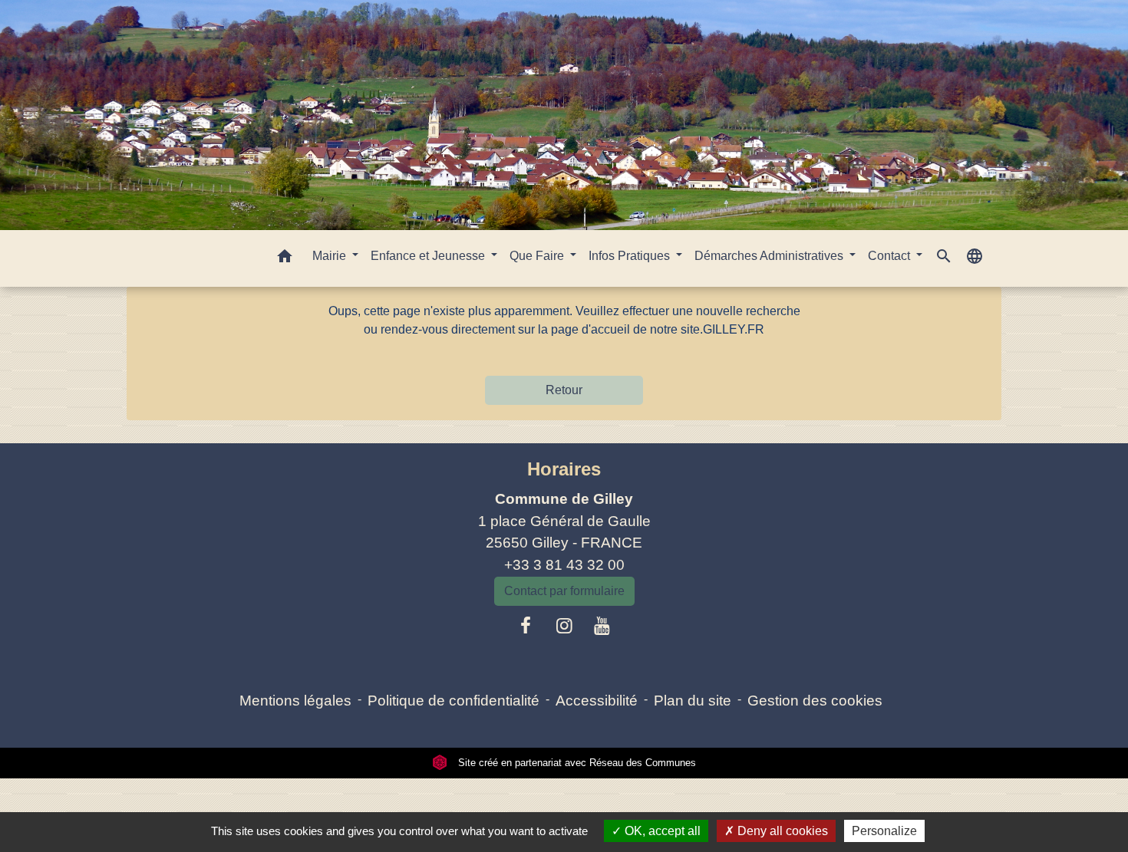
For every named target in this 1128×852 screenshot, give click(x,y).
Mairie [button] (330, 255)
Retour (564, 389)
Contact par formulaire (564, 590)
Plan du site (692, 700)
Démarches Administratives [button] (770, 255)
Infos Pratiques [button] (631, 255)
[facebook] (526, 626)
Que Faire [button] (538, 255)
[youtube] (602, 626)
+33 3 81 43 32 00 (564, 565)
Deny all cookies (781, 830)
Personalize (884, 830)
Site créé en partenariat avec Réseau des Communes (575, 762)
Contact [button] (890, 255)
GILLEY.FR (733, 329)
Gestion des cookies (814, 700)
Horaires (564, 469)
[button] (284, 259)
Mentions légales (295, 700)
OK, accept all (661, 830)
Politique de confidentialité (453, 700)
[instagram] (564, 626)
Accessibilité (597, 700)
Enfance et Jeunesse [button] (429, 255)
